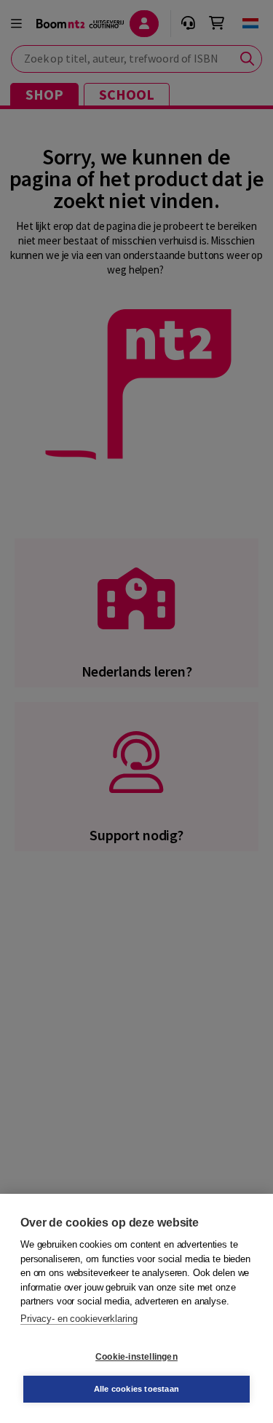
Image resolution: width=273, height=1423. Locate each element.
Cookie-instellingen (136, 1357)
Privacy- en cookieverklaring (78, 1318)
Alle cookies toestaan (136, 1388)
